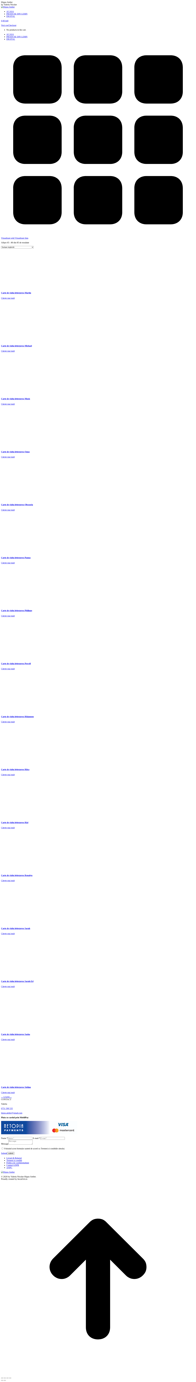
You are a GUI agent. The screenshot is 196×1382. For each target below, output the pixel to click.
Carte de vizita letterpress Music (15, 399)
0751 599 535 (7, 1108)
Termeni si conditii (14, 1160)
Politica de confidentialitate (17, 1163)
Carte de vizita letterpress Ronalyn (16, 875)
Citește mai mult (8, 298)
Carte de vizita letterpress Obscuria (17, 504)
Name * (4, 1138)
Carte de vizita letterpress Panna (16, 558)
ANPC (9, 1167)
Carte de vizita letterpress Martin (16, 293)
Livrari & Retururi (14, 1158)
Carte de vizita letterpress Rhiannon (17, 716)
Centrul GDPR (12, 1165)
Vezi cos (4, 25)
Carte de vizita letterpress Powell (16, 663)
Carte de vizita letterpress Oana (15, 452)
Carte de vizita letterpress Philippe (16, 610)
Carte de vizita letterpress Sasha (15, 1034)
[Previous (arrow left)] (2, 1380)
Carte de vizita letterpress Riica (15, 769)
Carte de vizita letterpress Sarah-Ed (17, 981)
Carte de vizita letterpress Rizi (14, 822)
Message (4, 1144)
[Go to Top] (98, 1375)
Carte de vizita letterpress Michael (16, 346)
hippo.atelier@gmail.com (11, 1113)
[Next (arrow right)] (5, 1380)
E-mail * (36, 1138)
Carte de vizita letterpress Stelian (16, 1087)
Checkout (12, 25)
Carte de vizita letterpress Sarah (15, 928)
